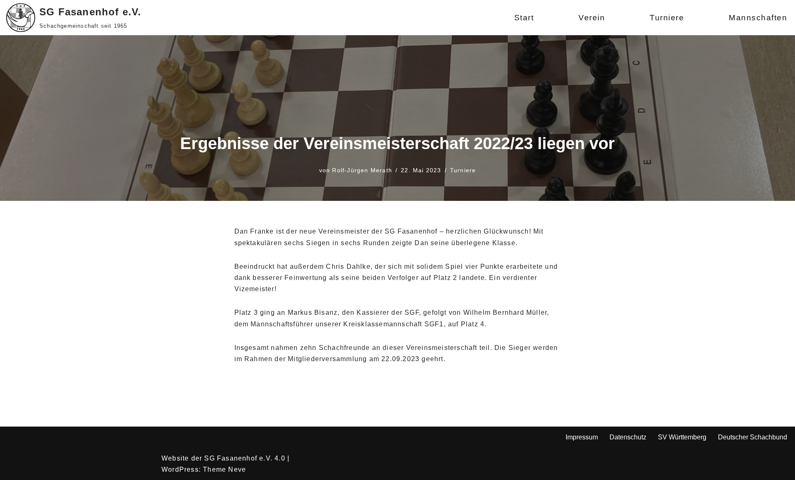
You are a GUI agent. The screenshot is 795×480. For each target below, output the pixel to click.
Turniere (667, 17)
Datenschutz (628, 437)
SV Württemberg (682, 437)
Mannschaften (758, 17)
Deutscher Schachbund (752, 437)
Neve (237, 469)
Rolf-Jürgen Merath (362, 170)
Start (524, 17)
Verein (591, 17)
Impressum (582, 437)
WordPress (180, 469)
